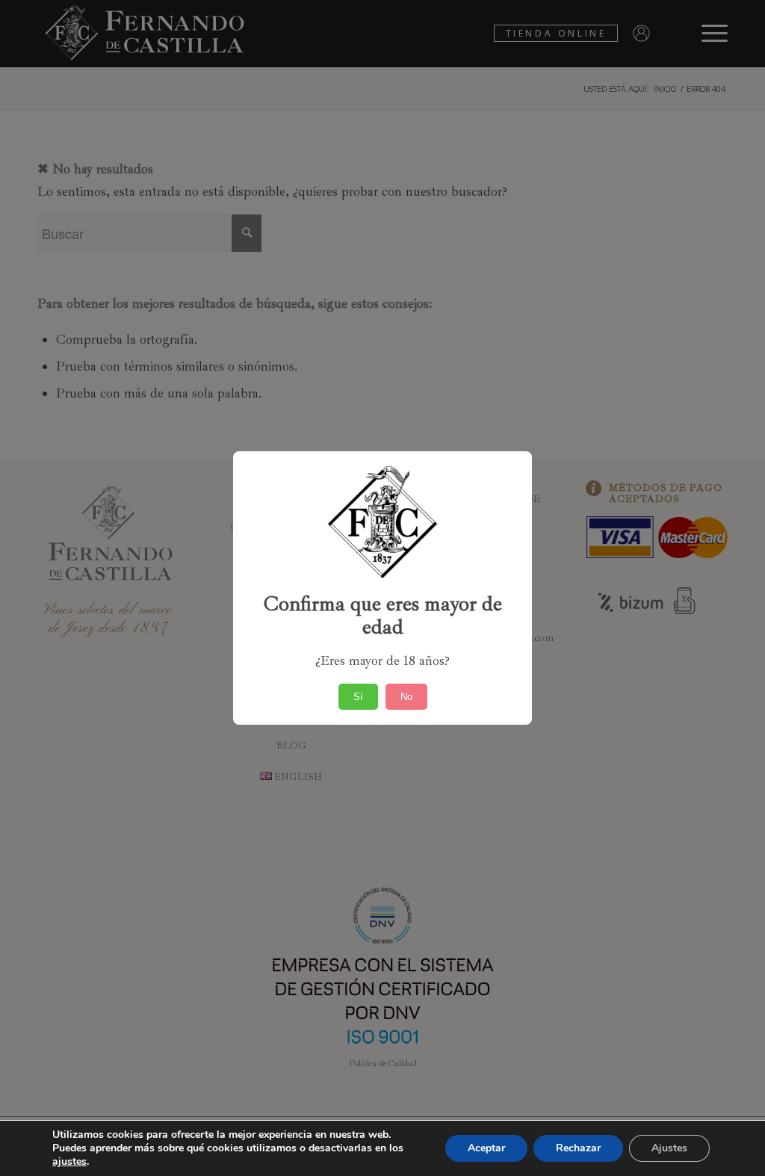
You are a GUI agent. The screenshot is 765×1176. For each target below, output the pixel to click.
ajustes (69, 1162)
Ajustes (669, 1148)
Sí (358, 696)
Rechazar (578, 1148)
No (406, 696)
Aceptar (486, 1148)
